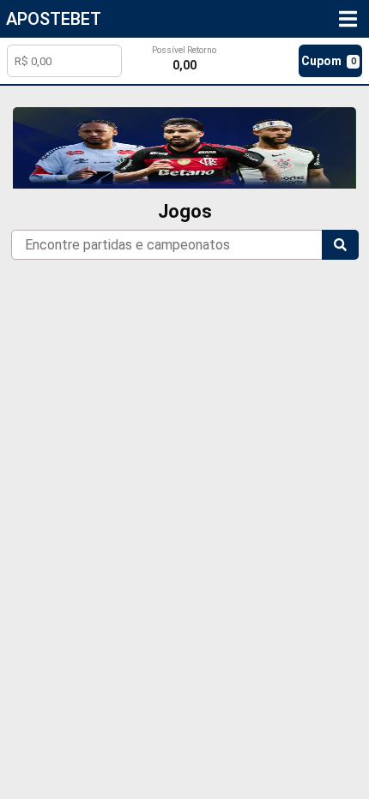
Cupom (328, 61)
